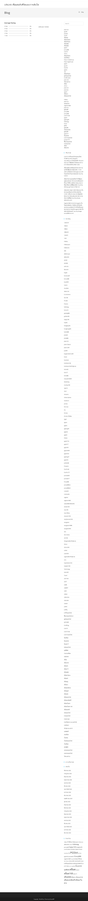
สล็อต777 (66, 669)
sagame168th (67, 105)
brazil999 (66, 282)
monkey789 (67, 385)
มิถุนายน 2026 (67, 776)
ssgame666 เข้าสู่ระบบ (69, 556)
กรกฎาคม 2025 (68, 811)
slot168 (66, 538)
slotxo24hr (67, 547)
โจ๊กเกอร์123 (67, 82)
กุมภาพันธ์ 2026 (68, 789)
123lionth (66, 222)
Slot (65, 531)
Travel (65, 575)
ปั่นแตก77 (66, 644)
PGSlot (65, 438)
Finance (66, 304)
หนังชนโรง (66, 103)
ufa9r (65, 591)
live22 (65, 123)
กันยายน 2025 (67, 805)
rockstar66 (66, 494)
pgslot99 (66, 447)
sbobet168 (66, 506)
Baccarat (66, 269)
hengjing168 (67, 325)
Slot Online (67, 535)
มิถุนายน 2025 (67, 814)
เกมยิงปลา (66, 725)
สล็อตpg (66, 681)
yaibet (65, 606)
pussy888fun (67, 485)
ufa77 (65, 581)
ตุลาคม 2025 (67, 801)
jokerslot (66, 90)
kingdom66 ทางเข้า (69, 354)
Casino (65, 285)
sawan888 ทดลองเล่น (69, 503)
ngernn (66, 388)
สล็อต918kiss (67, 675)
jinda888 (66, 338)
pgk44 (65, 435)
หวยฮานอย (67, 719)
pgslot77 (66, 133)
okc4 (65, 391)
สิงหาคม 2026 (67, 770)
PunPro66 (66, 469)
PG (64, 410)
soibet (65, 550)
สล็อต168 (66, 147)
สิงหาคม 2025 (67, 808)
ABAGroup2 (67, 254)
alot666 (66, 263)
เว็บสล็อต (66, 744)
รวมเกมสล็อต (67, 653)
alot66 (65, 260)
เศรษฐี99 (66, 747)
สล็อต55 (66, 666)
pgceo (65, 422)
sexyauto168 (67, 516)
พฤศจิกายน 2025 (68, 798)
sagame (66, 497)
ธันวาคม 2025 (67, 795)
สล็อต (65, 84)
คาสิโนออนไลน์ (68, 613)
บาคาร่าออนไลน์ (68, 138)
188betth (66, 232)
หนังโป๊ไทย (66, 57)
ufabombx (66, 597)
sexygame (66, 522)
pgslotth (66, 460)
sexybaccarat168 (68, 519)
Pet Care (66, 407)
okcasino (66, 394)
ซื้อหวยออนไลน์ (68, 141)
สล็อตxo (66, 94)
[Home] (79, 12)
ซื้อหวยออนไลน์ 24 (68, 616)
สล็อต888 (66, 44)
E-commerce (67, 294)
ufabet (65, 594)
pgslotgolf (66, 457)
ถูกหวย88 (66, 622)
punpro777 (67, 139)
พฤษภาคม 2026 (68, 780)
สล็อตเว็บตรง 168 (68, 706)
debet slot (66, 291)
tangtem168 (67, 566)
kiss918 (66, 68)
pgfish (65, 425)
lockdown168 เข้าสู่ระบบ (70, 366)
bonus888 (66, 279)
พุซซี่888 (66, 650)
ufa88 (65, 585)
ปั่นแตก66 (66, 135)
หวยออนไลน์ (67, 144)
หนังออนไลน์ (67, 129)
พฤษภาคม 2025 (68, 817)
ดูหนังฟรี (66, 109)
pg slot (65, 66)
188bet (66, 229)
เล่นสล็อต (66, 734)
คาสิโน (65, 610)
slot (65, 72)
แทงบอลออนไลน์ (68, 750)
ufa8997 (66, 588)
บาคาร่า (66, 51)
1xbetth (66, 235)
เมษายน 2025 (67, 820)
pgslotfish (66, 453)
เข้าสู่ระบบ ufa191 (68, 728)
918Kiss (66, 241)
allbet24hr (66, 257)
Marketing (66, 382)
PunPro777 (67, 472)
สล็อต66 (66, 37)
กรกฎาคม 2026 (68, 773)
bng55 (65, 272)
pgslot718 (66, 441)
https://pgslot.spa (68, 62)
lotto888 (66, 375)
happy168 (66, 319)
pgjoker (66, 432)
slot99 (65, 35)
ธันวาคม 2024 (67, 833)
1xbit (65, 238)
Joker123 (66, 341)
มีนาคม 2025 (67, 823)
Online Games (67, 397)
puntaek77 (67, 478)
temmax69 (77, 861)
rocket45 (66, 491)
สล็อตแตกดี (67, 709)
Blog (82, 12)
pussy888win (67, 488)
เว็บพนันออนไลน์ (68, 741)
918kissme (66, 247)
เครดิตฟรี (66, 731)
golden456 (66, 316)
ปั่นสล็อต (66, 638)
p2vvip (65, 403)
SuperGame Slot (68, 563)
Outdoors (66, 400)
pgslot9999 (67, 450)
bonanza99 (67, 276)
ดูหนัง (65, 125)
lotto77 (66, 372)
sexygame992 (67, 528)
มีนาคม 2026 (67, 786)
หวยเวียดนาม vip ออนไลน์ (70, 722)
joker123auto (67, 344)
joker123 (66, 29)
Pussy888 (66, 482)
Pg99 (65, 419)
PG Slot (66, 413)
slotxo (65, 53)
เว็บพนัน (66, 737)
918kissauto (67, 244)
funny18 (66, 310)
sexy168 (66, 510)
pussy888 (66, 50)
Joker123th (67, 347)
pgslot (65, 47)
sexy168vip (67, 513)
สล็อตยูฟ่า (66, 691)
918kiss (66, 99)
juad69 (65, 350)
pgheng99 (66, 119)
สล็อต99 (66, 678)
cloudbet (66, 288)
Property (66, 466)
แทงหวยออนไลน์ (68, 753)
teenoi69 (66, 572)
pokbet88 (66, 463)
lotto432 (66, 369)
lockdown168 (67, 363)
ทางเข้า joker (67, 78)
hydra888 (66, 332)
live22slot (66, 360)
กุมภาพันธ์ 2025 (68, 826)
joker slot (66, 80)
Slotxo (65, 544)
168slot (66, 226)
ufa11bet (66, 578)
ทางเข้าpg (66, 625)
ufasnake (66, 600)
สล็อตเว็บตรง (67, 39)
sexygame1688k (68, 525)
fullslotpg (66, 121)
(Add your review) (44, 27)
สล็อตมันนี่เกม (67, 688)
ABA (65, 251)
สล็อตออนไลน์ (67, 96)
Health (65, 322)
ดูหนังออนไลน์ (67, 76)
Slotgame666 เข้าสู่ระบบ (70, 541)
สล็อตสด (66, 694)
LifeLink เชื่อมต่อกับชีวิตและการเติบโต (21, 4)
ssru (65, 560)
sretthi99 (66, 553)
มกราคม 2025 (67, 829)
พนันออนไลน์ (67, 647)
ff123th (66, 300)
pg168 (65, 31)
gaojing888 (67, 313)
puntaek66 (67, 475)
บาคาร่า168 (67, 115)
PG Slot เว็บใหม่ (68, 416)
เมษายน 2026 (67, 783)
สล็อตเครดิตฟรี (67, 700)
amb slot (66, 266)
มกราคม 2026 (67, 792)
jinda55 (66, 33)
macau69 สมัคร (68, 379)
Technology (67, 569)
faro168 (66, 297)
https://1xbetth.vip (69, 60)
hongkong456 (67, 329)
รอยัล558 (66, 656)
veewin (66, 603)
